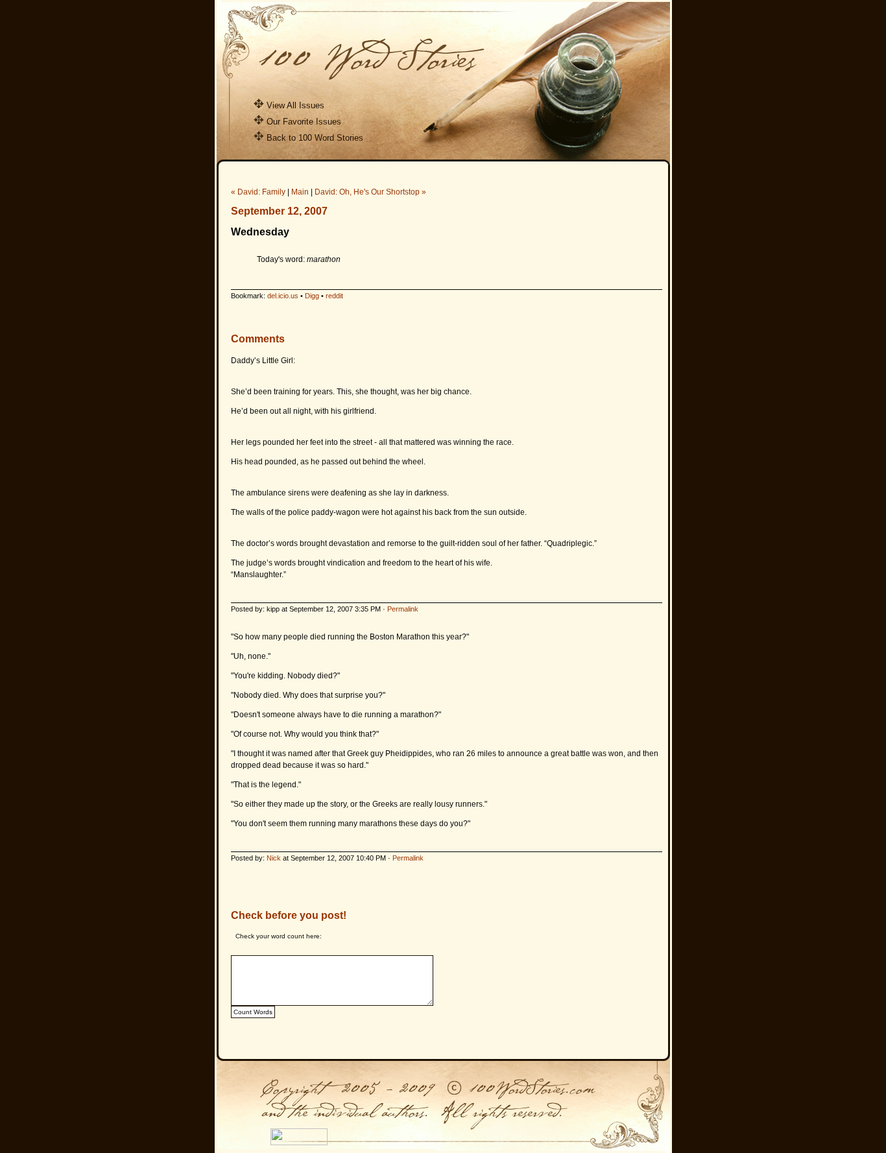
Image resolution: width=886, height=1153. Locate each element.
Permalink (402, 609)
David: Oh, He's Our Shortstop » (370, 191)
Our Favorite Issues (304, 121)
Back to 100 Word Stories (315, 138)
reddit (334, 296)
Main (300, 191)
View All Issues (295, 105)
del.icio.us (282, 296)
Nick (274, 858)
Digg (312, 296)
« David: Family (258, 191)
